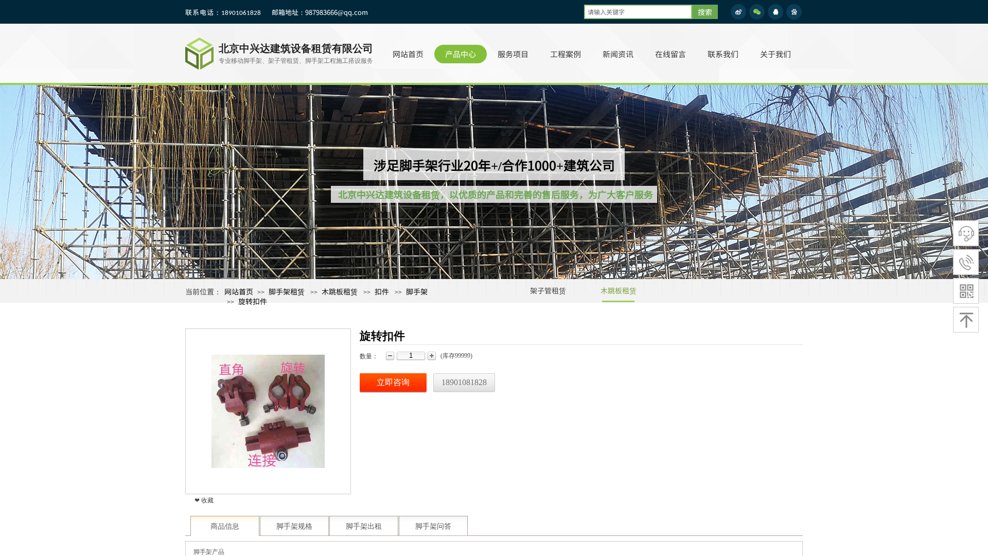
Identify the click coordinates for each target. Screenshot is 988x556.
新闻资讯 (618, 53)
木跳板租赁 (619, 290)
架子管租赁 (548, 290)
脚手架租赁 (287, 291)
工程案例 (565, 53)
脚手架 (417, 291)
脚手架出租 (364, 526)
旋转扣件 (252, 301)
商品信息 (224, 526)
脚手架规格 (294, 526)
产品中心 (460, 53)
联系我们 (723, 53)
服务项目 (513, 53)
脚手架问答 (433, 526)
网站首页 (408, 53)
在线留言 (670, 53)
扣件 (382, 291)
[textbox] (638, 12)
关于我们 (775, 53)
